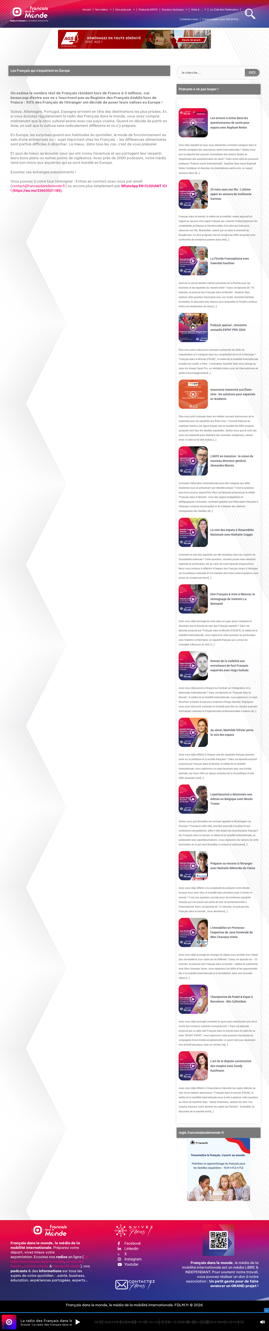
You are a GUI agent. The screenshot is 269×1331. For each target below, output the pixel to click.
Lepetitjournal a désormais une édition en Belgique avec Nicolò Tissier (231, 799)
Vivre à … (196, 9)
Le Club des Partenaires (224, 9)
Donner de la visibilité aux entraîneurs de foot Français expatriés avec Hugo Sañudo (229, 665)
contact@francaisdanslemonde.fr (38, 186)
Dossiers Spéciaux (173, 9)
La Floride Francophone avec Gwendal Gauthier (229, 261)
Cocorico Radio (36, 1266)
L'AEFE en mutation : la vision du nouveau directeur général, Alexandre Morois (231, 461)
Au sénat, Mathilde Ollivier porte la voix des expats (231, 732)
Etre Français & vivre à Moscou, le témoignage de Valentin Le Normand (232, 599)
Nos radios (101, 9)
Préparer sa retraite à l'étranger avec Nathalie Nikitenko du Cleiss (232, 866)
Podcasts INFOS (148, 9)
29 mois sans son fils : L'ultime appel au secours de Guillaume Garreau (231, 194)
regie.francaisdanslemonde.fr (201, 1133)
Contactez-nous (189, 19)
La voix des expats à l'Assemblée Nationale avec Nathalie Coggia (232, 532)
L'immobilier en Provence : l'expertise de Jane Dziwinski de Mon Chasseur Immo (231, 932)
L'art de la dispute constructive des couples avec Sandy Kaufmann (230, 1065)
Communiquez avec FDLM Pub (220, 19)
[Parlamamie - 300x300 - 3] (219, 1169)
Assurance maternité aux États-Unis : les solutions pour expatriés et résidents (232, 394)
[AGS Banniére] (134, 39)
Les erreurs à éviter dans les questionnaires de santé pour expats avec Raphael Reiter (229, 122)
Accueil (87, 9)
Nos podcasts (123, 9)
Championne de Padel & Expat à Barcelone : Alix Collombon (231, 999)
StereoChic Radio (66, 1266)
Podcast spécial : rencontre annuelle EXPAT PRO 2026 (228, 327)
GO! (252, 72)
